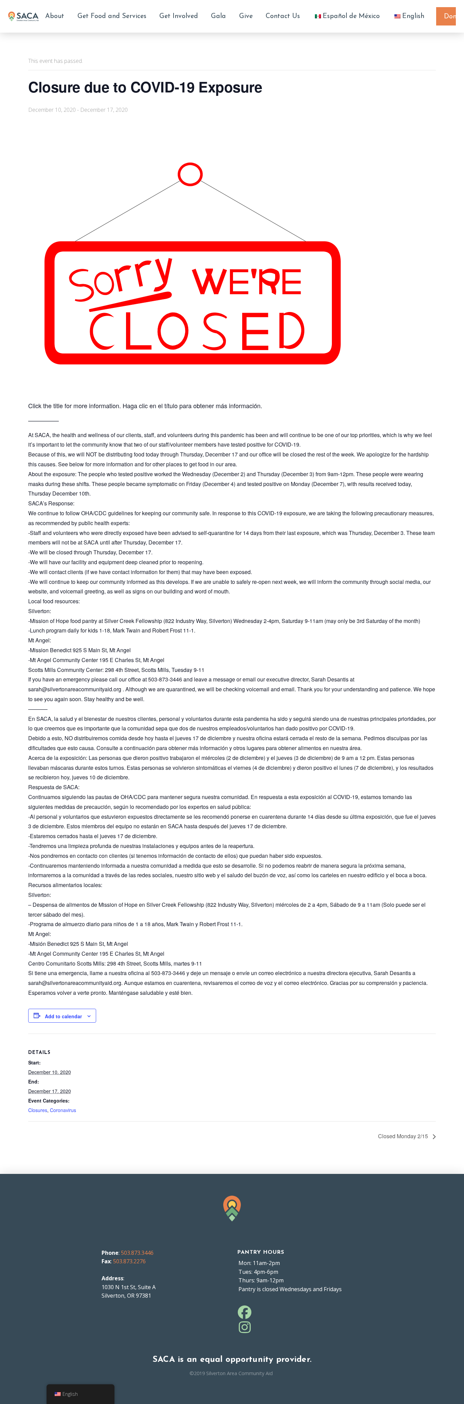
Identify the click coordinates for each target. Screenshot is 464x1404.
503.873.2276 (129, 1261)
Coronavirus (63, 1110)
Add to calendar (63, 1016)
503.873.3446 (137, 1252)
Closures (37, 1110)
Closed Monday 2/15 (403, 1136)
